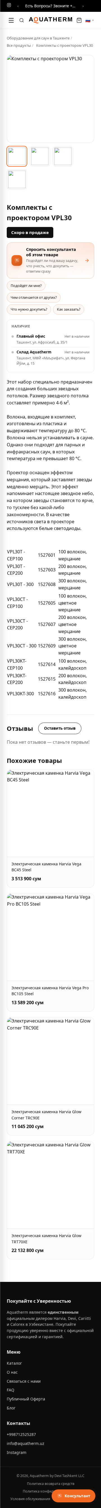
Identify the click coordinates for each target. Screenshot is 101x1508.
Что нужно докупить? (29, 309)
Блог (11, 1408)
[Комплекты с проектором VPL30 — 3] (63, 156)
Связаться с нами (24, 1381)
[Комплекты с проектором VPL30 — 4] (17, 179)
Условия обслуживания (30, 1498)
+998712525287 (21, 1434)
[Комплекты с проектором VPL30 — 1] (17, 156)
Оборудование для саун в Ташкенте (38, 38)
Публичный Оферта (26, 1399)
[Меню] (11, 20)
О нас (12, 1372)
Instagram (16, 1452)
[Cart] (79, 20)
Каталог (14, 1363)
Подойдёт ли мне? (26, 285)
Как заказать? (68, 309)
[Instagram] (9, 6)
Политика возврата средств (50, 1483)
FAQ (10, 1390)
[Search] (21, 20)
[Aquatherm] (50, 20)
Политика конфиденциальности (50, 1491)
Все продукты (19, 45)
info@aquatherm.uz (25, 1443)
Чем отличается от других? (34, 297)
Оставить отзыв (59, 728)
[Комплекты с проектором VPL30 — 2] (40, 156)
